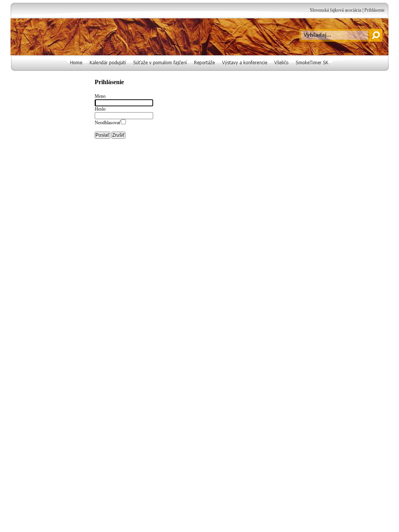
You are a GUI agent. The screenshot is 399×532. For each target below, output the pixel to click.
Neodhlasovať (108, 122)
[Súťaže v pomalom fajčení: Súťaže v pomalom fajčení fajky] (160, 69)
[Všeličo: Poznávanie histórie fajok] (282, 69)
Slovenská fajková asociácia (335, 10)
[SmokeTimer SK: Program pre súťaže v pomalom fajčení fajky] (312, 69)
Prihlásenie (374, 10)
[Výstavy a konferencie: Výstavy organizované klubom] (245, 69)
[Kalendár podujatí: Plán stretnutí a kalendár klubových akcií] (108, 69)
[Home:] (77, 69)
